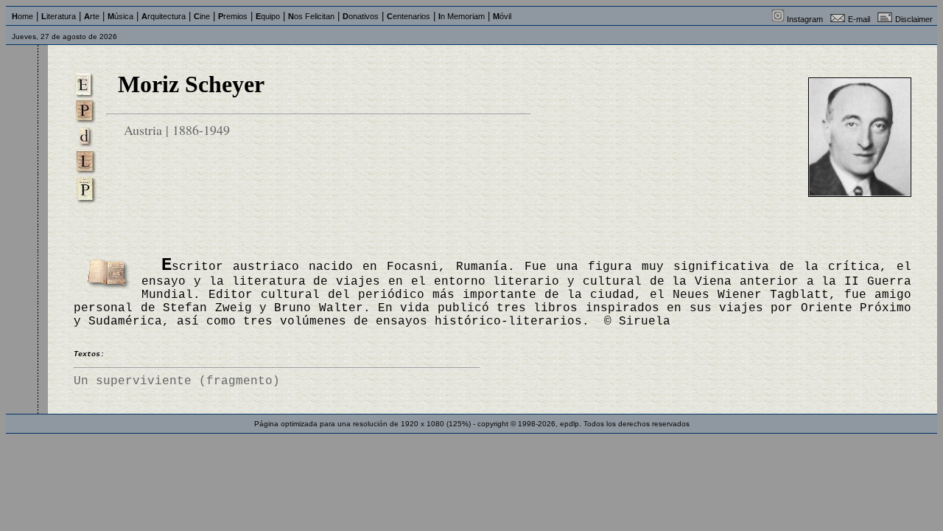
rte (91, 16)
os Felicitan (311, 16)
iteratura (58, 16)
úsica (120, 16)
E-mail (859, 19)
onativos (361, 16)
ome (22, 16)
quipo (268, 16)
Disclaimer (914, 19)
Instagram (805, 19)
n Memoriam (461, 16)
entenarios (408, 16)
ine (202, 16)
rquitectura (163, 16)
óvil (502, 16)
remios (233, 16)
